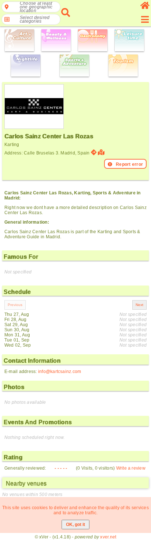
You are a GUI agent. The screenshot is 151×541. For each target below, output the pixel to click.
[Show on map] (102, 152)
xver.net (108, 537)
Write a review (131, 468)
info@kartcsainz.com (59, 371)
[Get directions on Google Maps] (94, 152)
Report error (129, 164)
